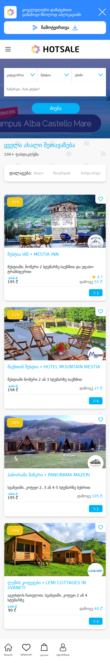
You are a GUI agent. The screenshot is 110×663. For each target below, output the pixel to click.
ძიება (56, 108)
